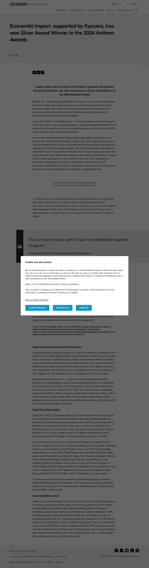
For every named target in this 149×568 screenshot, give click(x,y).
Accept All (83, 308)
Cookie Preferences (37, 308)
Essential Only (62, 308)
